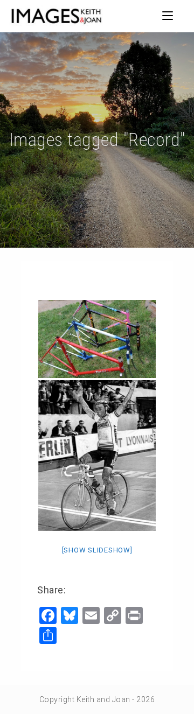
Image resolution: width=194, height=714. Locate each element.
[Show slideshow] (97, 550)
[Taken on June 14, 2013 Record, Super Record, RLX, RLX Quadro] (97, 339)
